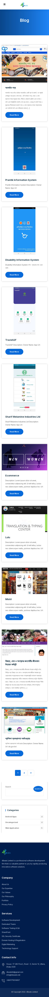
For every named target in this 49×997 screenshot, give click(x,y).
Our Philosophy (8, 896)
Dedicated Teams (9, 924)
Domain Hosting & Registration (13, 940)
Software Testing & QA (11, 928)
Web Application (12, 828)
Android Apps (11, 817)
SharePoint (6, 932)
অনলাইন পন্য (10, 87)
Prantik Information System (21, 180)
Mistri (8, 599)
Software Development (11, 920)
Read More (14, 115)
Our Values (6, 892)
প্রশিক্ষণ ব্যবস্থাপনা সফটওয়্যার (17, 738)
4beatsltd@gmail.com (14, 972)
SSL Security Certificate (11, 936)
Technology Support (10, 948)
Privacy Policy (7, 904)
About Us (5, 884)
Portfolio (5, 900)
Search (8, 787)
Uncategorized (11, 822)
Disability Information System (22, 259)
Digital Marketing (8, 944)
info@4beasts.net (13, 975)
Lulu (7, 537)
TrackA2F (10, 339)
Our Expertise (7, 888)
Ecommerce (12, 475)
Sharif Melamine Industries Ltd (22, 416)
